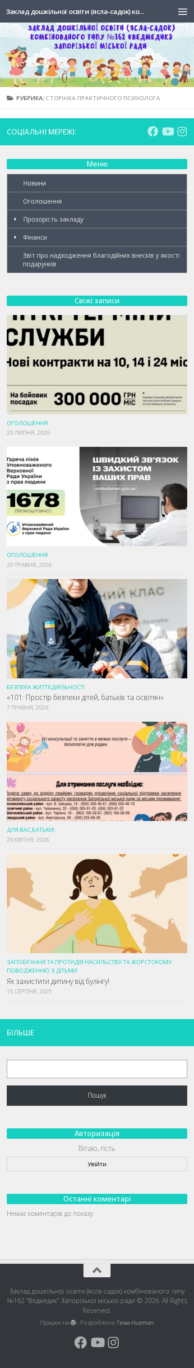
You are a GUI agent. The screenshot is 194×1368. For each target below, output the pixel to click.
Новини (34, 183)
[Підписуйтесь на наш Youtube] (167, 131)
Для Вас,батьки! (31, 830)
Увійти (97, 1164)
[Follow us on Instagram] (181, 131)
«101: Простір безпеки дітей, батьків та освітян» (85, 697)
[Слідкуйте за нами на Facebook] (153, 131)
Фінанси (35, 237)
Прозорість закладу (53, 219)
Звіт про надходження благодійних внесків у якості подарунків (101, 259)
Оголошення (42, 201)
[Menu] (182, 11)
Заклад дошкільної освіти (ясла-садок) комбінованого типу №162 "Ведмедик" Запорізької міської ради (76, 11)
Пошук (97, 1095)
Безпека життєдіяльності (46, 687)
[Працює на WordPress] (73, 1323)
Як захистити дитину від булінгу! (58, 981)
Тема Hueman (135, 1322)
